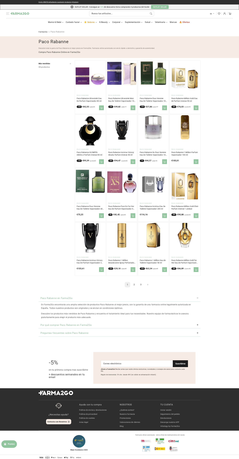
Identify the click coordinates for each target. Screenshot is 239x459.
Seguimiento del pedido (170, 414)
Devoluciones (165, 418)
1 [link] (127, 284)
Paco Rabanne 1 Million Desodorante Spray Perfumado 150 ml (121, 261)
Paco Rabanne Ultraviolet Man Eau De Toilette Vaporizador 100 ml (121, 99)
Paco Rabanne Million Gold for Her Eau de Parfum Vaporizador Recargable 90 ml (184, 261)
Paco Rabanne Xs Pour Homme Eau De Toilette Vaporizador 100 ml (153, 153)
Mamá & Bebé (54, 22)
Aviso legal (83, 422)
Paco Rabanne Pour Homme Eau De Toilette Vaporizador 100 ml (153, 99)
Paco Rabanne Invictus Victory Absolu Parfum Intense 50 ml (121, 153)
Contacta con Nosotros (57, 422)
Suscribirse (180, 363)
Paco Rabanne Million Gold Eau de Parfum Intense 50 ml (184, 99)
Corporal (116, 22)
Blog (121, 426)
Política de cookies (87, 418)
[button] (230, 13)
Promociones (125, 418)
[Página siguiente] (147, 284)
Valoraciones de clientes (130, 422)
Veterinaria (160, 22)
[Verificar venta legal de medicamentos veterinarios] (146, 449)
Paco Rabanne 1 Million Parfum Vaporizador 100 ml (184, 153)
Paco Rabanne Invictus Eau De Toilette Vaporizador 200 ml (152, 207)
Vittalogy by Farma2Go (170, 426)
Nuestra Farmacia (127, 414)
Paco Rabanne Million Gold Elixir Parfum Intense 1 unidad (184, 207)
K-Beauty (103, 22)
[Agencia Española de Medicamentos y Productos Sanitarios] (146, 441)
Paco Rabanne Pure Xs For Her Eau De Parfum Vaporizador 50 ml (121, 207)
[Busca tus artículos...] (151, 13)
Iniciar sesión (165, 410)
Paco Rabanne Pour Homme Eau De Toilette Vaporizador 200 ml (90, 207)
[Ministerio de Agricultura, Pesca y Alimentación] (160, 449)
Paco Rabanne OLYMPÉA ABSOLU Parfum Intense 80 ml (89, 153)
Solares (91, 22)
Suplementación (132, 22)
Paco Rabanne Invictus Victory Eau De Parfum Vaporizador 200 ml (90, 261)
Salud (147, 22)
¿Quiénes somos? (127, 410)
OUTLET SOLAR (160, 7)
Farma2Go (43, 32)
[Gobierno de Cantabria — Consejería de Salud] (173, 449)
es (211, 14)
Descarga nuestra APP (169, 422)
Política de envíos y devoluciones (93, 410)
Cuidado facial (73, 22)
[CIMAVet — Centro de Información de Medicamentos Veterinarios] (173, 441)
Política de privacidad (88, 414)
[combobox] (121, 13)
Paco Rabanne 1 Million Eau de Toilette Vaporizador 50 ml (153, 261)
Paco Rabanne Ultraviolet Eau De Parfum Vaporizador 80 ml (89, 99)
